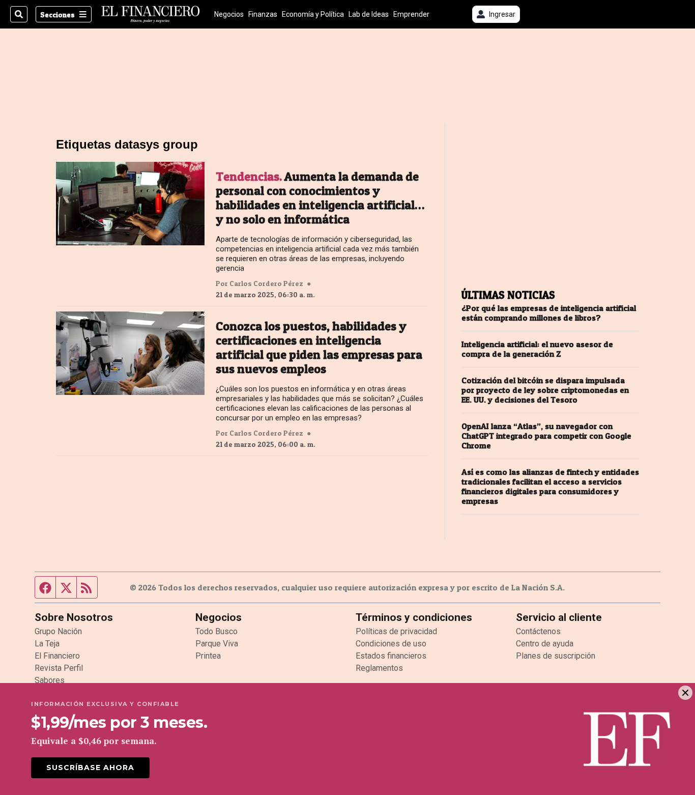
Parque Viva (216, 643)
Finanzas (262, 14)
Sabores (50, 680)
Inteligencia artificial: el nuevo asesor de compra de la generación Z (537, 349)
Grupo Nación (58, 631)
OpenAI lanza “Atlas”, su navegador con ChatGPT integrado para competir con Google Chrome (546, 435)
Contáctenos (538, 631)
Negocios (229, 14)
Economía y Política (313, 14)
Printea (208, 656)
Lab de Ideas (369, 14)
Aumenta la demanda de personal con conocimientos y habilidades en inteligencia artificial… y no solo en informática (320, 197)
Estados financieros (391, 656)
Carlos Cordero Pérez (266, 283)
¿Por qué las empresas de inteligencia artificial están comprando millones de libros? (548, 313)
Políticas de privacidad (396, 631)
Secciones (57, 14)
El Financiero (57, 656)
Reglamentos (379, 668)
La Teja (47, 643)
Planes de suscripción (555, 656)
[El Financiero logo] (150, 14)
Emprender (411, 14)
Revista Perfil (59, 668)
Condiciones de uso (391, 643)
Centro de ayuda (544, 643)
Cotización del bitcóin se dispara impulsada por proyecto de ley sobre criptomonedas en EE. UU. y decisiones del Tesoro (545, 390)
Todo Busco (216, 631)
